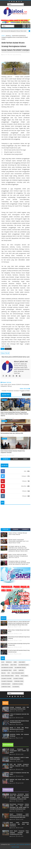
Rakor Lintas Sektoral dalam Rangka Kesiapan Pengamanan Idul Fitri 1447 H (18, 556)
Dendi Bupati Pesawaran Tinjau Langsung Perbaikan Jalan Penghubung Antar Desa (19, 832)
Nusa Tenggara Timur (7, 675)
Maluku (3, 673)
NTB (9, 673)
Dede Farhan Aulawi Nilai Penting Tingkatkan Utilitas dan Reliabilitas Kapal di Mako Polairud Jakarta (14, 414)
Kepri (15, 670)
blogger (15, 459)
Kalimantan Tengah (20, 667)
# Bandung (8, 349)
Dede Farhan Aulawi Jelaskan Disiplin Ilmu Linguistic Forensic (13, 451)
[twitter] (12, 1)
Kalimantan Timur (6, 670)
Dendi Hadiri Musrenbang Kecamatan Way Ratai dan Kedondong (19, 824)
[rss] (21, 1)
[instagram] (19, 1)
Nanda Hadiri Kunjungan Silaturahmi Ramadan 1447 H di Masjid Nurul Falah (19, 541)
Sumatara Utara (18, 681)
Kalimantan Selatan (7, 667)
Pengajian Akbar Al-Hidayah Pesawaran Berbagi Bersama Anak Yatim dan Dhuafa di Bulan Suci (19, 563)
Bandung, (18, 54)
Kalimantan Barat (24, 664)
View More (27, 394)
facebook (5, 459)
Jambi (15, 662)
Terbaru (15, 529)
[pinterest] (18, 696)
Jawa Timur (13, 664)
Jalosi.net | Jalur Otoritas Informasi (20, 844)
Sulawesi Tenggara (6, 681)
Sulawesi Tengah (18, 678)
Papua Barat (24, 675)
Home (2, 35)
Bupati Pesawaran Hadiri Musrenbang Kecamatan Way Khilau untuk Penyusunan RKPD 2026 (19, 816)
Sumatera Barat (5, 684)
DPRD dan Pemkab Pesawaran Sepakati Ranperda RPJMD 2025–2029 (19, 766)
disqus (25, 459)
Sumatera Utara (5, 686)
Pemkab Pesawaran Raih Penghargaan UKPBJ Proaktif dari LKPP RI (19, 751)
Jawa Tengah (4, 664)
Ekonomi (24, 31)
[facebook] (9, 1)
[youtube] (16, 1)
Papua (17, 675)
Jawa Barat (22, 662)
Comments (25, 529)
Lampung (21, 670)
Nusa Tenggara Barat (18, 673)
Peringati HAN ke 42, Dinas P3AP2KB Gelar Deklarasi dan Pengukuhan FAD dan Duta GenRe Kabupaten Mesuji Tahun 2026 (19, 623)
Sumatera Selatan (17, 684)
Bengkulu (9, 662)
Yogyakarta (15, 686)
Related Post (6, 395)
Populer (5, 529)
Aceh (2, 662)
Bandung (8, 35)
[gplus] (14, 1)
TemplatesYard (15, 847)
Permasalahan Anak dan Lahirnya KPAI (12, 433)
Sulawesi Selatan (6, 678)
